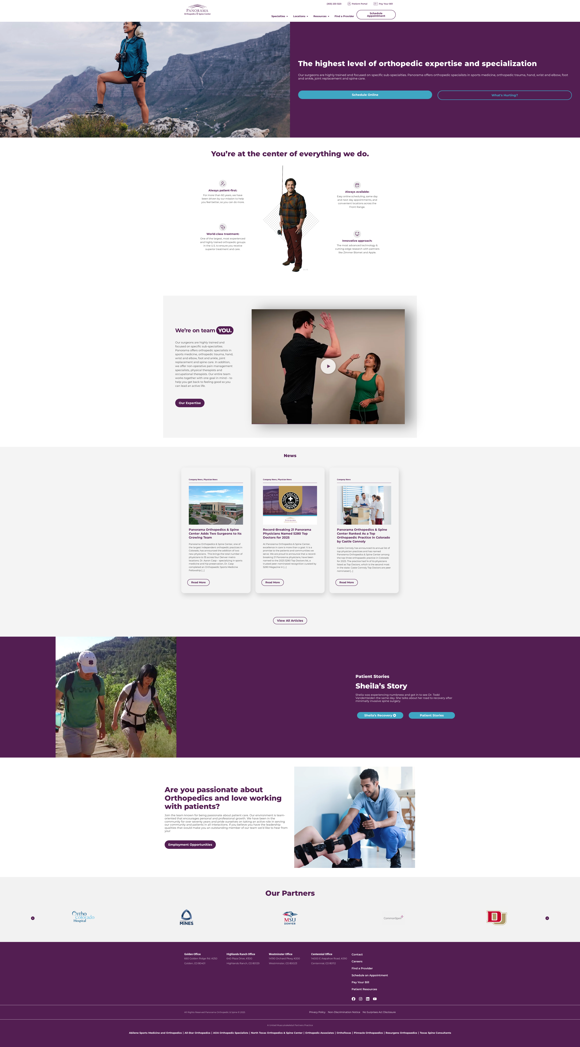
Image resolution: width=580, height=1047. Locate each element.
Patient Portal (359, 3)
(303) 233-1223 (334, 3)
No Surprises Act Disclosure (379, 1012)
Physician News (211, 479)
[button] (328, 367)
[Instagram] (361, 999)
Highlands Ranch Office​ (241, 954)
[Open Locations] (307, 16)
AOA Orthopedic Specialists (230, 1032)
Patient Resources (364, 989)
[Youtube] (375, 999)
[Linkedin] (368, 999)
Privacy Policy (317, 1012)
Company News (196, 479)
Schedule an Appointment (370, 975)
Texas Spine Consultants (435, 1032)
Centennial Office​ (321, 954)
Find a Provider (362, 968)
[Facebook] (353, 999)
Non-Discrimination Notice (344, 1012)
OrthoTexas (344, 1032)
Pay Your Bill (386, 3)
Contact (357, 954)
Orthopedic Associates (319, 1032)
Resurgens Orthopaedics (401, 1032)
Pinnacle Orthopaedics (368, 1032)
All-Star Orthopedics (197, 1032)
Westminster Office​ (280, 954)
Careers (357, 961)
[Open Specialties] (287, 16)
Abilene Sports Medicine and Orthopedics (155, 1032)
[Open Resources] (328, 16)
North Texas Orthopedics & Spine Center (277, 1032)
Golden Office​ (192, 954)
